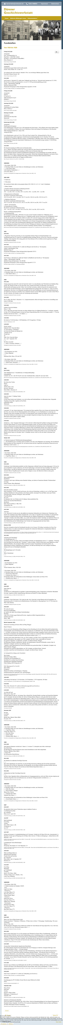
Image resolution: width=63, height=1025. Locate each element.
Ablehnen (11, 1023)
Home (6, 18)
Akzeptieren (3, 1023)
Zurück (7, 1010)
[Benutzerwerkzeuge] (57, 52)
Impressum (44, 3)
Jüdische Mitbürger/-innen (18, 18)
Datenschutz (55, 3)
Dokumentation (32, 18)
